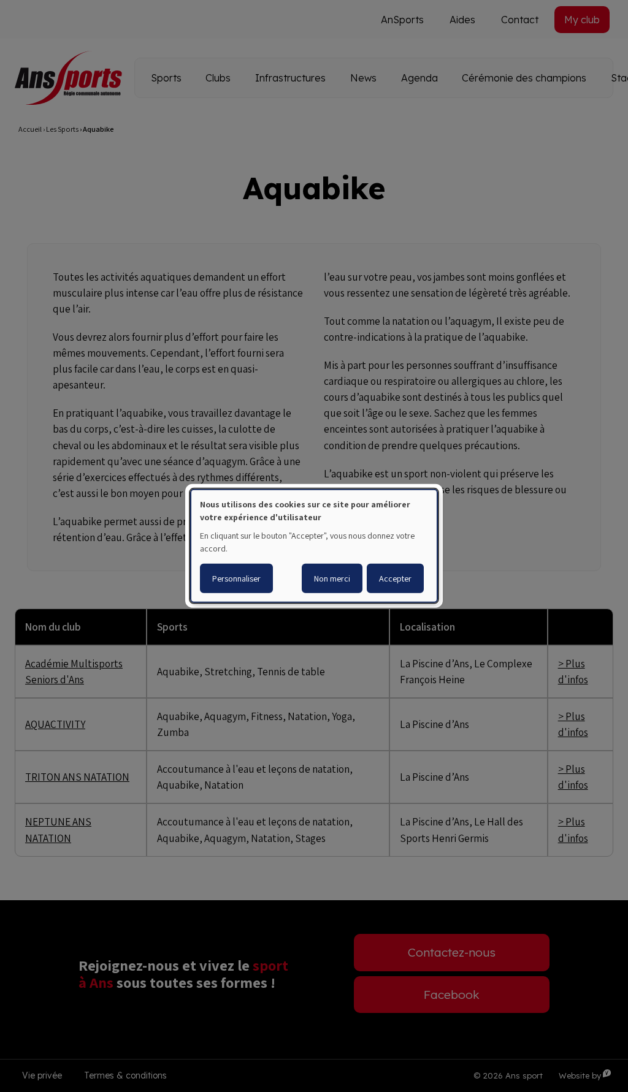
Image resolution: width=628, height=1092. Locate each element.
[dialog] (314, 546)
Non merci (332, 578)
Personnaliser (236, 578)
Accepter (395, 578)
